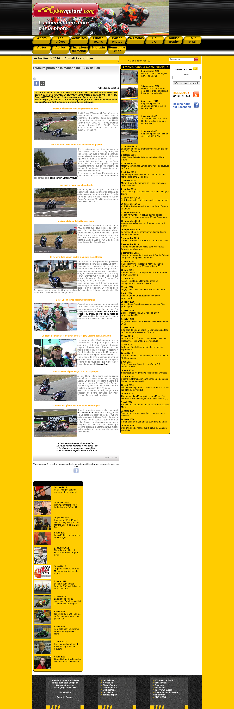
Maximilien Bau (85, 412)
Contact (69, 697)
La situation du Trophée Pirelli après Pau (77, 450)
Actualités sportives (79, 58)
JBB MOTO (160, 697)
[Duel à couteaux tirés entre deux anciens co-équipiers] (55, 175)
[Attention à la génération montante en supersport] (55, 436)
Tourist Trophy (110, 695)
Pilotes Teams (110, 685)
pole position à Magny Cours (63, 178)
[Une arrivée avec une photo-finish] (55, 216)
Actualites (41, 58)
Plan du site (65, 692)
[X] (42, 85)
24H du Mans (109, 690)
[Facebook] (36, 85)
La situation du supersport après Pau (77, 448)
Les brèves (108, 680)
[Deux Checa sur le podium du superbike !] (55, 330)
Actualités (108, 683)
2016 (56, 58)
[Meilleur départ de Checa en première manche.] (55, 139)
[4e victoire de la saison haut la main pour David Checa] (55, 288)
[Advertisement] (186, 162)
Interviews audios (163, 690)
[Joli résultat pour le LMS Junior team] (55, 252)
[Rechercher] (196, 59)
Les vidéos (160, 687)
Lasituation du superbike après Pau (77, 443)
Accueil (60, 697)
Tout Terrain (161, 683)
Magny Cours (102, 364)
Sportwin (159, 685)
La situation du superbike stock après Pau (77, 446)
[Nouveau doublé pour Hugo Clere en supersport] (55, 400)
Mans (113, 175)
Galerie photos (110, 687)
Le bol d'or (108, 692)
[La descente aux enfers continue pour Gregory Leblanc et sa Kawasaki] (55, 366)
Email (186, 74)
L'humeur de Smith (164, 680)
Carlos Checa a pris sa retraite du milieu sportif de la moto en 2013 (97, 314)
